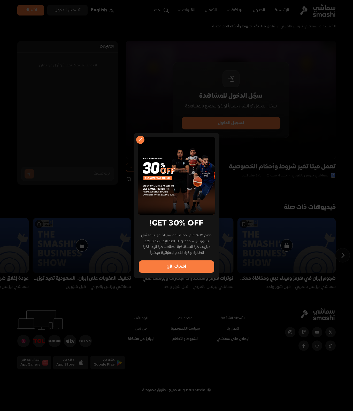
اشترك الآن (176, 266)
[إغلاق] (140, 140)
